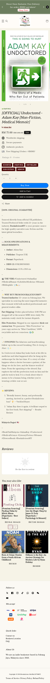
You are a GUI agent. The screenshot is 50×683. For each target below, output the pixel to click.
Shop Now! (23, 10)
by (7, 127)
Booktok (7, 165)
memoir (21, 169)
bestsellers (32, 165)
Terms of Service (12, 678)
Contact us (10, 636)
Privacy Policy (26, 678)
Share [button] (7, 203)
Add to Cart (25, 191)
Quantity (5, 174)
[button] (2, 21)
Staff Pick (19, 165)
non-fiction (8, 169)
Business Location (13, 638)
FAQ (8, 641)
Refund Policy (38, 678)
